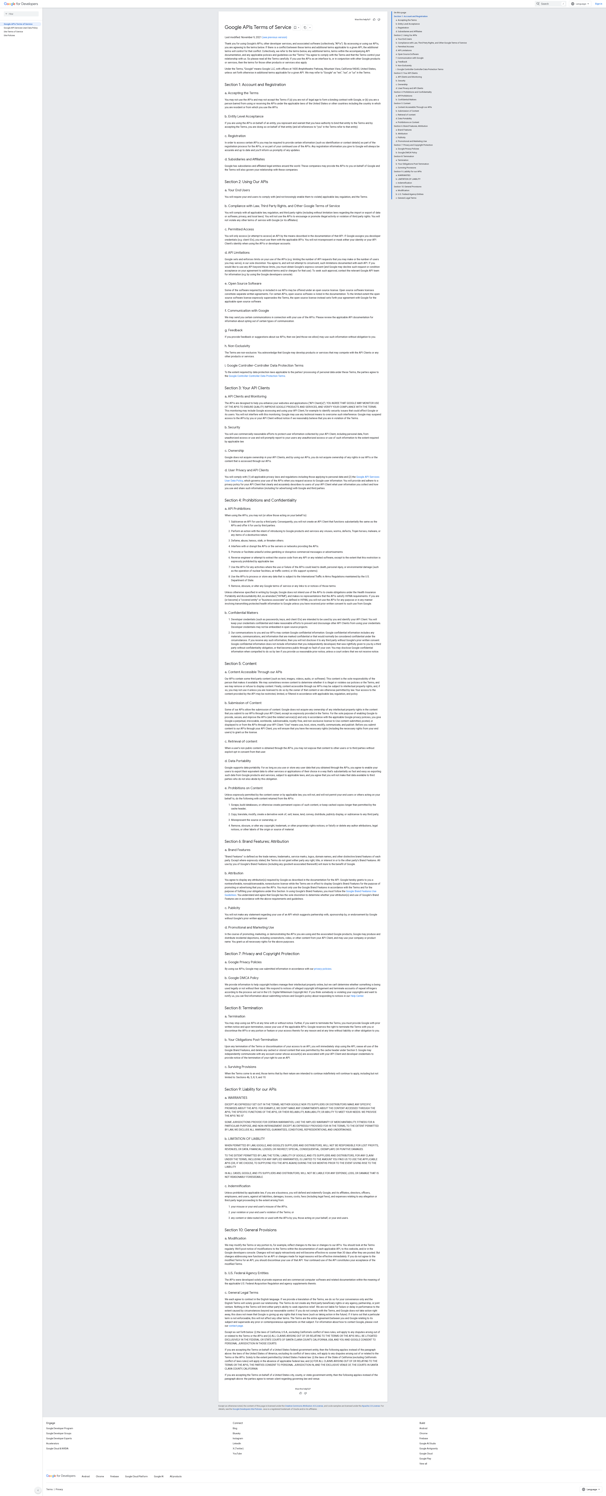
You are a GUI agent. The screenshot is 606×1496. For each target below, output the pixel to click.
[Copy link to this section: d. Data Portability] (254, 761)
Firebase (423, 1438)
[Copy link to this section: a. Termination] (248, 1017)
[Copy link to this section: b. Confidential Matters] (261, 613)
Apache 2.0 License (371, 1406)
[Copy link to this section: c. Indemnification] (253, 1186)
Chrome (423, 1433)
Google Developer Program (59, 1428)
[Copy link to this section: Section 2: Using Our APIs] (271, 182)
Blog (235, 1428)
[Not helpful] (379, 19)
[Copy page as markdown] (305, 27)
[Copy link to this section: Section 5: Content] (260, 664)
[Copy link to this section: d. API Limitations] (253, 253)
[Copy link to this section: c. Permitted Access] (257, 229)
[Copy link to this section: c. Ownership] (247, 451)
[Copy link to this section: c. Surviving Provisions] (259, 1067)
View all (423, 1463)
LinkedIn (237, 1443)
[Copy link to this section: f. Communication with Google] (272, 311)
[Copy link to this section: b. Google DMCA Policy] (261, 978)
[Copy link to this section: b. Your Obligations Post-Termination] (281, 1040)
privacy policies (322, 968)
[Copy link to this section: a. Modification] (249, 1239)
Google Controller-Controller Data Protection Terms (257, 375)
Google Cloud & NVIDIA (57, 1448)
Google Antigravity (428, 1448)
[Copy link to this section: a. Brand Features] (253, 850)
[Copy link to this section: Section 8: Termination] (266, 1008)
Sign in (598, 4)
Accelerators (52, 1443)
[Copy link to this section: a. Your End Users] (253, 190)
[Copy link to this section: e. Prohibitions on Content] (266, 788)
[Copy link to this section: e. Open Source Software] (264, 284)
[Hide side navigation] (38, 1490)
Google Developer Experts (59, 1438)
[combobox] (550, 4)
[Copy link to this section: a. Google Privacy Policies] (265, 962)
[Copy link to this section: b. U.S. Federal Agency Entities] (272, 1273)
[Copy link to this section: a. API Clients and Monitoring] (269, 397)
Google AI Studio (427, 1443)
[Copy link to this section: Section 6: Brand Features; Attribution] (292, 842)
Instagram (238, 1438)
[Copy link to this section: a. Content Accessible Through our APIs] (285, 672)
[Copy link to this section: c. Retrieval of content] (260, 742)
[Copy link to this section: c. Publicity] (243, 908)
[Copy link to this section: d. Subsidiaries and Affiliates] (268, 159)
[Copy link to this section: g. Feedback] (246, 330)
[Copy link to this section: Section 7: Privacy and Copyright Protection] (302, 954)
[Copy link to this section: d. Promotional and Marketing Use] (277, 928)
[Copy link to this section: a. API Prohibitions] (254, 509)
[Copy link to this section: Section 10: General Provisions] (280, 1230)
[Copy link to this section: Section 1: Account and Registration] (289, 85)
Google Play (425, 1458)
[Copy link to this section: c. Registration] (249, 136)
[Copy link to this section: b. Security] (243, 428)
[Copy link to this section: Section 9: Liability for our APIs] (279, 1090)
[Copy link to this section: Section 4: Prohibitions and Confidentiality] (300, 501)
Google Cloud (426, 1453)
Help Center (357, 995)
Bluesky (237, 1433)
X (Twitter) (238, 1448)
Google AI (158, 1476)
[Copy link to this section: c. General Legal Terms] (261, 1293)
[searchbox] (21, 13)
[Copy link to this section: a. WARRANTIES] (250, 1098)
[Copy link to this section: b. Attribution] (246, 873)
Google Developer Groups (58, 1433)
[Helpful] (374, 19)
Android (423, 1428)
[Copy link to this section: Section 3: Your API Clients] (273, 388)
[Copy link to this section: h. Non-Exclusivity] (253, 346)
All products (176, 1476)
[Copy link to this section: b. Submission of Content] (264, 703)
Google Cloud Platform (136, 1476)
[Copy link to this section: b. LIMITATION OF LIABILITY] (268, 1139)
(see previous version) (274, 37)
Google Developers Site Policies (247, 1409)
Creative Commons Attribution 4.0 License (304, 1406)
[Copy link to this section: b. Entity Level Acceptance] (267, 117)
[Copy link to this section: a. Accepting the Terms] (261, 93)
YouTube (237, 1453)
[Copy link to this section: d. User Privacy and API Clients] (272, 470)
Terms (49, 1489)
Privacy (59, 1489)
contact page (236, 1325)
